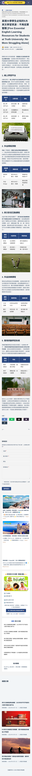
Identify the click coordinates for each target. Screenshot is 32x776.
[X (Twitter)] (19, 419)
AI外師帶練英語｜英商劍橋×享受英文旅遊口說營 (15, 536)
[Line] (12, 419)
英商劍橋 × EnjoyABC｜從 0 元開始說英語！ (14, 560)
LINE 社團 (15, 613)
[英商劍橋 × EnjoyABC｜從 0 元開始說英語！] (16, 552)
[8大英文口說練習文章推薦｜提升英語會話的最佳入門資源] (16, 719)
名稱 (4, 451)
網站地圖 (18, 667)
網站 (4, 461)
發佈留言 (6, 489)
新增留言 (6, 467)
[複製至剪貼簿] (4, 422)
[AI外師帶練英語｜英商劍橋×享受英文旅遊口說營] (16, 527)
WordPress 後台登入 (9, 667)
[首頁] (2, 10)
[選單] (28, 2)
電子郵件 (6, 456)
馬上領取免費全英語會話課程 (15, 610)
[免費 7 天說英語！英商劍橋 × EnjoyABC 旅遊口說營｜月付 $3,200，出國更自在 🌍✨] (16, 501)
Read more (6, 566)
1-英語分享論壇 (19, 49)
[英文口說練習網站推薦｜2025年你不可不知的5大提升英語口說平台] (16, 692)
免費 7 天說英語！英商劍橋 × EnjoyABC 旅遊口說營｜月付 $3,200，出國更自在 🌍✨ (16, 511)
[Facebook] (5, 419)
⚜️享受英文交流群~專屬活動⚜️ (15, 574)
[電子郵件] (26, 419)
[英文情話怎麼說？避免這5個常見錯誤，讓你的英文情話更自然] (16, 746)
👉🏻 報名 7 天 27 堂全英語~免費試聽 (14, 2)
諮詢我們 (23, 613)
